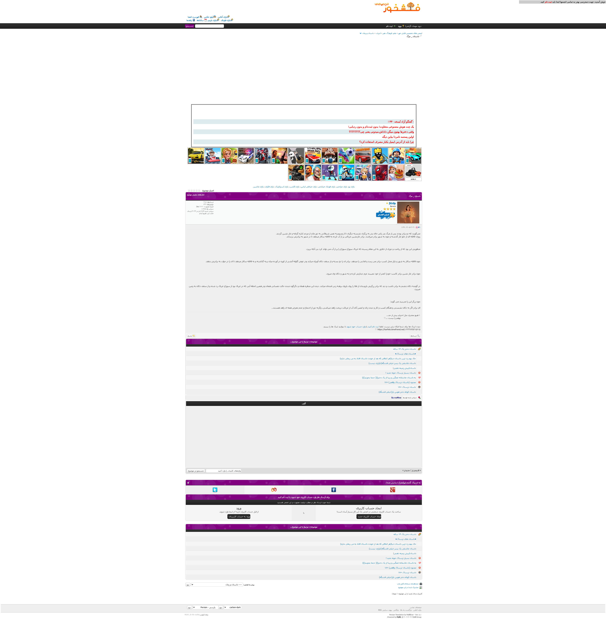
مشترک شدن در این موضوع (408, 587)
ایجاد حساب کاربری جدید (369, 516)
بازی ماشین (258, 186)
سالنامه (200, 20)
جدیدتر (407, 470)
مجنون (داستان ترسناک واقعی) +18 (400, 382)
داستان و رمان (368, 33)
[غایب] (387, 203)
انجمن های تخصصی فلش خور (410, 33)
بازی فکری (269, 186)
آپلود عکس (209, 17)
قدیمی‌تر (415, 470)
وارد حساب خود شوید (356, 326)
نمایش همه (391, 482)
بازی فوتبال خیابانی (326, 186)
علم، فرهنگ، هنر (389, 33)
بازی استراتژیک (281, 186)
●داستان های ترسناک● (405, 353)
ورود (399, 26)
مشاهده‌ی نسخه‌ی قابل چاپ (407, 584)
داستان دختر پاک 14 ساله (404, 349)
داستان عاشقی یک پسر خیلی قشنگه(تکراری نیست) (392, 363)
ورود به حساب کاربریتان (239, 516)
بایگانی (396, 610)
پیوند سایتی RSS (385, 610)
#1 (419, 227)
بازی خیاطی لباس (309, 186)
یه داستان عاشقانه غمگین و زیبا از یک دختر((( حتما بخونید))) (389, 377)
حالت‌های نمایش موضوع (195, 195)
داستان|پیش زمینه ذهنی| (404, 368)
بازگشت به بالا (406, 610)
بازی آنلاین (222, 17)
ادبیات (378, 33)
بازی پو (352, 186)
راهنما (189, 20)
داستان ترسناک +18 (407, 387)
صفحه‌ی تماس (415, 607)
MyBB (399, 617)
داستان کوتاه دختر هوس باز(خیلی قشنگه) (397, 392)
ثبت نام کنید (373, 326)
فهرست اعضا (193, 17)
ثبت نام (389, 26)
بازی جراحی (342, 186)
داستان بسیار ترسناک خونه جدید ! (401, 372)
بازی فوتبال (226, 20)
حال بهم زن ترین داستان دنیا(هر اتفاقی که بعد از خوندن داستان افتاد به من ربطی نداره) (378, 358)
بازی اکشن (295, 186)
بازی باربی (212, 20)
